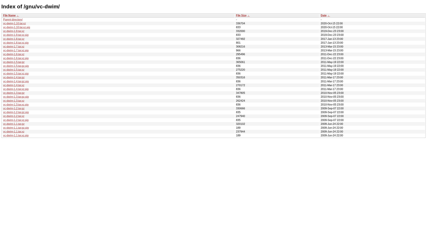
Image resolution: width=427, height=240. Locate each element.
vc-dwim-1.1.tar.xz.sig (16, 135)
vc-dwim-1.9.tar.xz (13, 31)
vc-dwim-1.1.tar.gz (14, 123)
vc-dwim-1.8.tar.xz (13, 39)
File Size (241, 15)
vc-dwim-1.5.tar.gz (14, 62)
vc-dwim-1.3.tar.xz (13, 100)
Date (324, 15)
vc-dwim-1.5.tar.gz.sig (16, 65)
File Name (9, 15)
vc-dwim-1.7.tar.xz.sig (16, 50)
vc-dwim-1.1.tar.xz (13, 131)
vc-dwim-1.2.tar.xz (13, 116)
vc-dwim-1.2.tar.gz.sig (16, 112)
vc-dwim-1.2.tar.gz (14, 108)
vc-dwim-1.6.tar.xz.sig (16, 58)
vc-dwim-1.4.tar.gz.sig (16, 81)
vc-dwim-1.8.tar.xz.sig (16, 42)
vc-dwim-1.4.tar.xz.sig (16, 89)
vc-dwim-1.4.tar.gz (14, 77)
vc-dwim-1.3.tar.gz (14, 93)
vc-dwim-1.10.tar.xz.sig (16, 27)
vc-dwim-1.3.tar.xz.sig (16, 104)
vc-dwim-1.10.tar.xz (14, 23)
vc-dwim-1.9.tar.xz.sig (16, 35)
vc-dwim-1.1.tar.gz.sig (16, 127)
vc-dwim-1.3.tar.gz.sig (16, 96)
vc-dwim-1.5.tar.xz (13, 69)
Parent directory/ (13, 19)
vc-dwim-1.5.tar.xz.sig (16, 73)
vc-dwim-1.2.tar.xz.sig (16, 120)
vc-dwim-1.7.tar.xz (13, 46)
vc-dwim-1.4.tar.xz (13, 85)
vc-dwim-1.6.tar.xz (13, 54)
